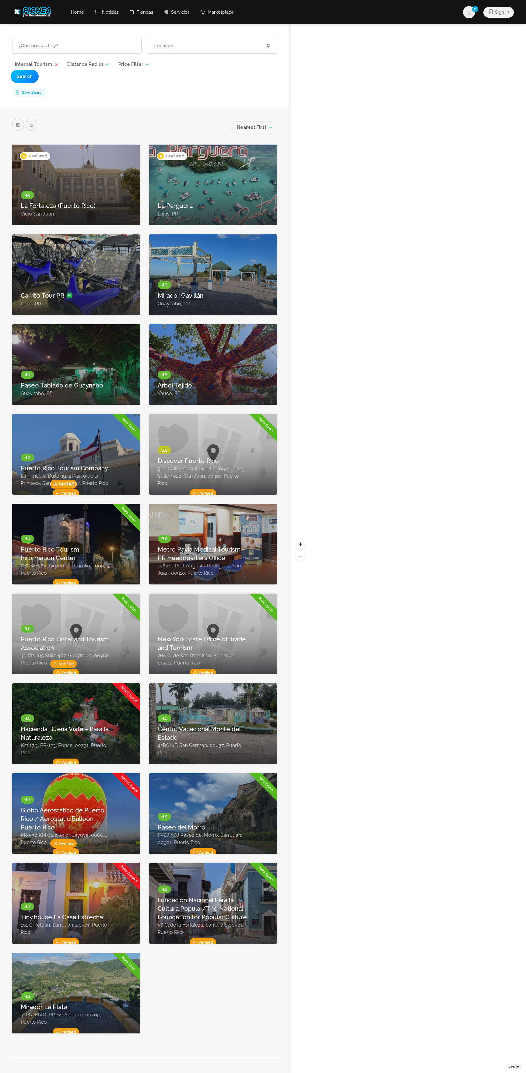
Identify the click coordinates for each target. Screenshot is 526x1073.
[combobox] (254, 127)
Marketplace (220, 12)
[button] (300, 544)
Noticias (110, 12)
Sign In (501, 12)
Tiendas (144, 12)
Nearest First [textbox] (251, 127)
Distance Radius (85, 64)
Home (77, 12)
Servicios (180, 12)
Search (25, 76)
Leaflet (514, 1066)
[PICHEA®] (33, 11)
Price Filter (130, 64)
